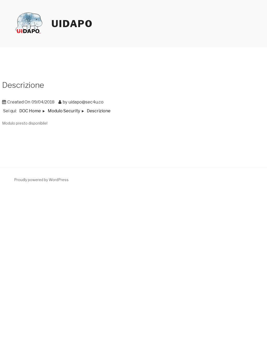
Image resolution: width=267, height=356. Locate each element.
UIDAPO (72, 23)
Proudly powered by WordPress (41, 179)
